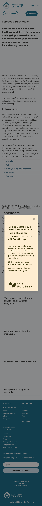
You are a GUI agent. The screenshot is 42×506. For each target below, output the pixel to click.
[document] (21, 253)
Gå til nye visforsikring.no (18, 262)
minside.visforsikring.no (17, 271)
